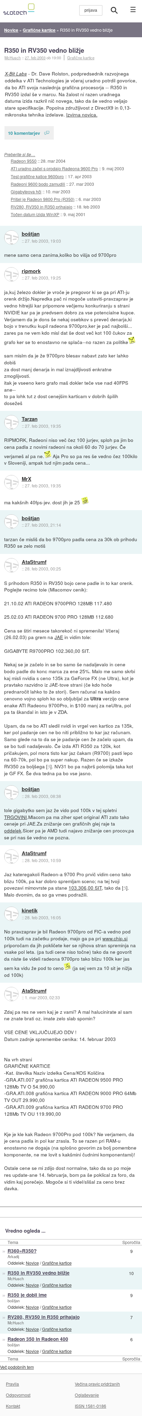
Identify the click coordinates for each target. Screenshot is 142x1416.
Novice (32, 1263)
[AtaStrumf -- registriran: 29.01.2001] (11, 565)
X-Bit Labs (16, 73)
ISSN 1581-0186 (90, 1406)
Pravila (12, 1384)
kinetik (30, 910)
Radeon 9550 (24, 161)
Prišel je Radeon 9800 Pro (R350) (42, 199)
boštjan (31, 234)
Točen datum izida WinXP (35, 214)
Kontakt (13, 1406)
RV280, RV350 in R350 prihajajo (41, 207)
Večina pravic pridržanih (97, 1384)
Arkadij (13, 1256)
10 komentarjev (24, 133)
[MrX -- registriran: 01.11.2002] (11, 482)
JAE (58, 637)
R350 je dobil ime (27, 1295)
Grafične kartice (80, 57)
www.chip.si (115, 938)
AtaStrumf (34, 562)
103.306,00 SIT (85, 887)
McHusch (16, 1278)
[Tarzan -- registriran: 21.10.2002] (11, 422)
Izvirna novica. (82, 114)
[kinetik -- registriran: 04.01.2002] (11, 914)
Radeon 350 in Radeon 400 (38, 1339)
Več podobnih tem (17, 1367)
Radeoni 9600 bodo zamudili (38, 184)
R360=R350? (22, 1250)
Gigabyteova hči (26, 191)
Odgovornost (18, 1395)
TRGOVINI (15, 816)
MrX (26, 479)
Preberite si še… (19, 154)
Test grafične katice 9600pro (37, 176)
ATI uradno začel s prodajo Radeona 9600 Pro (54, 168)
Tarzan (30, 419)
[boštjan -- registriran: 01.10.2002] (11, 237)
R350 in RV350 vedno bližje (44, 50)
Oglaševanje (87, 1395)
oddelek (12, 830)
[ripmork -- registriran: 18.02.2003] (11, 274)
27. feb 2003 (35, 57)
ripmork (31, 271)
